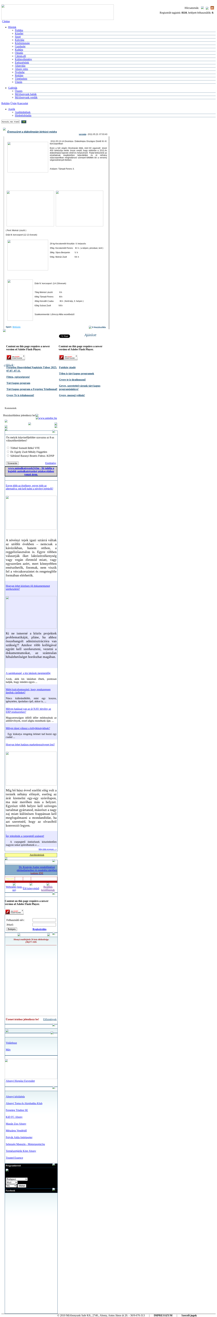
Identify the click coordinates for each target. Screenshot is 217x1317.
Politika (19, 30)
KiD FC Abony (14, 1116)
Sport (18, 36)
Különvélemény (23, 59)
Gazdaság (20, 46)
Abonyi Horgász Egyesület (20, 1080)
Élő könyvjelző (31, 888)
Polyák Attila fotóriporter (19, 1137)
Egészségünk (22, 62)
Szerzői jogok (189, 1315)
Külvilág (19, 39)
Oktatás (19, 52)
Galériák (12, 87)
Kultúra (19, 49)
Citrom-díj (20, 56)
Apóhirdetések (23, 112)
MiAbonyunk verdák (26, 97)
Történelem (21, 78)
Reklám (19, 75)
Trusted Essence (14, 1157)
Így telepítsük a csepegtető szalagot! (25, 836)
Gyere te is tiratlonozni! (72, 379)
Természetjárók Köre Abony (21, 1151)
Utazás (18, 81)
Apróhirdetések (37, 855)
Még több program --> (48, 849)
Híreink (12, 27)
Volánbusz (11, 1042)
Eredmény (50, 463)
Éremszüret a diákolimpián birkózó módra (32, 131)
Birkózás (17, 327)
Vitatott (19, 879)
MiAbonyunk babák (26, 94)
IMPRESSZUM (163, 1315)
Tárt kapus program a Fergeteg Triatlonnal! (31, 389)
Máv (8, 1049)
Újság (13, 103)
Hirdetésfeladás (23, 115)
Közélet (19, 33)
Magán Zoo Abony (16, 1123)
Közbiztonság (22, 43)
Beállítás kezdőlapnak (48, 888)
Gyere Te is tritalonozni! (20, 395)
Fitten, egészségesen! (18, 376)
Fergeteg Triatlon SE (17, 1110)
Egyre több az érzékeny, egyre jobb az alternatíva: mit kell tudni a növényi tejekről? (29, 487)
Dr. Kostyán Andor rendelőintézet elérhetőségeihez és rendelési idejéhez (37, 870)
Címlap (6, 21)
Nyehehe (20, 72)
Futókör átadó (67, 367)
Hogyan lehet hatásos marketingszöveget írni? (30, 744)
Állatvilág (20, 65)
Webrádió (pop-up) (14, 888)
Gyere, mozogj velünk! (72, 395)
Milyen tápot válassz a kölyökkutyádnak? (28, 728)
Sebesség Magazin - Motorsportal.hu (25, 1144)
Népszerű (10, 879)
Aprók (11, 109)
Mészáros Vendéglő (16, 1130)
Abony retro (21, 69)
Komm (27, 879)
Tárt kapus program (18, 383)
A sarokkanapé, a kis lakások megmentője (28, 673)
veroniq (82, 134)
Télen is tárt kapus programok (76, 373)
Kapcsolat (22, 103)
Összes (18, 90)
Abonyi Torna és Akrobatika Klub (24, 1103)
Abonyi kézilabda (15, 1096)
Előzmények (50, 1019)
